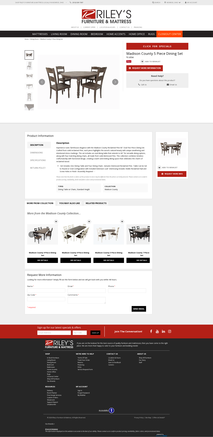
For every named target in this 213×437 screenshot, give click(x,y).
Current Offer (89, 27)
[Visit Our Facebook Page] (151, 331)
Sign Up (95, 333)
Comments (73, 295)
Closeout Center (169, 34)
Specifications (38, 160)
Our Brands (51, 381)
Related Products (96, 203)
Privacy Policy (139, 418)
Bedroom (97, 34)
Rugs (151, 34)
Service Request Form (85, 369)
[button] (115, 82)
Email (71, 286)
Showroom (51, 400)
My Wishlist (81, 395)
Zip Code (31, 295)
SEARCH (157, 2)
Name (30, 286)
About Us (75, 27)
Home (26, 39)
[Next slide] (145, 234)
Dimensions (36, 152)
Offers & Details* (159, 418)
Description (36, 145)
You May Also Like (69, 203)
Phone (111, 286)
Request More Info (174, 174)
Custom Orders (52, 398)
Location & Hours (107, 27)
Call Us (144, 84)
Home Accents (115, 34)
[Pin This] (128, 62)
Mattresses (40, 34)
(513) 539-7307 (77, 2)
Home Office (137, 34)
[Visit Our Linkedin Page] (163, 331)
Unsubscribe (51, 404)
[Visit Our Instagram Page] (170, 331)
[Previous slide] (31, 234)
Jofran (131, 57)
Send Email (139, 309)
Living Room (59, 34)
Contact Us (125, 27)
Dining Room (79, 34)
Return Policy (37, 168)
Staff (140, 362)
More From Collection (40, 203)
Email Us (173, 84)
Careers (111, 365)
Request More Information (146, 68)
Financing (138, 27)
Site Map (148, 418)
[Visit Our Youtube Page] (157, 331)
